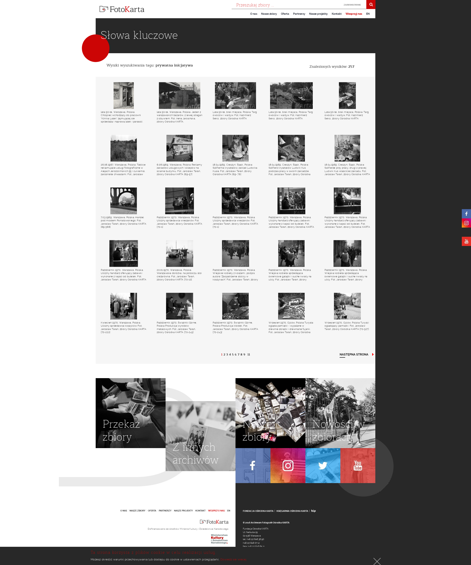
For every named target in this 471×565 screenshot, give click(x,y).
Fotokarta (122, 9)
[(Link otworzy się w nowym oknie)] (466, 213)
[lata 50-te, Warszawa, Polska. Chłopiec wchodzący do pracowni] (123, 95)
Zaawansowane (352, 5)
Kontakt (337, 13)
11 (248, 354)
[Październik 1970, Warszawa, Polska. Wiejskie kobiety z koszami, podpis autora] (235, 253)
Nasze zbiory (269, 13)
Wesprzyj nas (354, 13)
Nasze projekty (318, 13)
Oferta (285, 13)
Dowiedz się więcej (233, 559)
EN (368, 13)
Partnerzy (299, 13)
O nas (253, 13)
